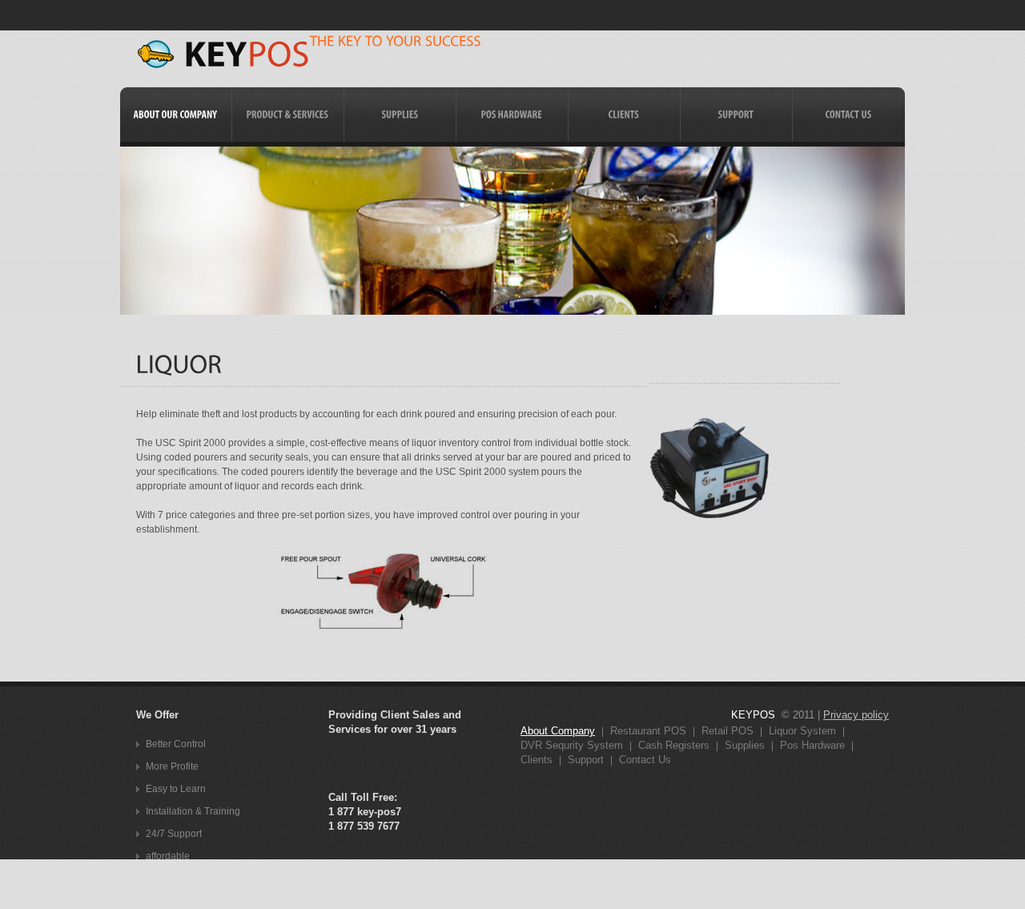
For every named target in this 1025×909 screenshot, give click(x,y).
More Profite (172, 766)
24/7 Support (174, 833)
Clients (537, 760)
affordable (168, 856)
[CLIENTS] (624, 114)
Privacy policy (856, 715)
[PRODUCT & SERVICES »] (288, 141)
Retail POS (727, 731)
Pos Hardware (812, 745)
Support (586, 760)
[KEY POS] (223, 54)
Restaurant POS (648, 731)
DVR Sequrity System (572, 745)
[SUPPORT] (736, 114)
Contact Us (645, 760)
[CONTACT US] (849, 114)
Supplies (745, 745)
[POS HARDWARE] (512, 114)
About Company (558, 731)
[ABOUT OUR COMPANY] (175, 114)
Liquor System (802, 731)
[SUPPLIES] (400, 114)
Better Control (176, 744)
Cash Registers (673, 745)
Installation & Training (193, 811)
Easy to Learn (176, 788)
